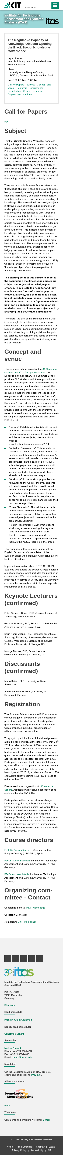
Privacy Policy (19, 1150)
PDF (6, 121)
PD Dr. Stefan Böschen (17, 860)
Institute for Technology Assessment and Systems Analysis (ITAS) (30, 7)
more (7, 1105)
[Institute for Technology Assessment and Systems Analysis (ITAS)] (52, 21)
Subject (30, 84)
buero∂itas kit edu (22, 1057)
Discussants (36, 88)
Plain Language (24, 1146)
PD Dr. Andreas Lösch (16, 874)
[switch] (41, 5)
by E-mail (36, 1075)
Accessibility (37, 1150)
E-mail (46, 1120)
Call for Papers (16, 84)
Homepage (39, 907)
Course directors (32, 91)
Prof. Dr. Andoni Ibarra (16, 850)
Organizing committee (20, 94)
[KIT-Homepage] (12, 4)
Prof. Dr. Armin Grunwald (18, 1020)
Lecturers (22, 88)
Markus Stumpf (12, 1048)
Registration (14, 91)
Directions (9, 1005)
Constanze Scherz (14, 1034)
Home (10, 1146)
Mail (28, 907)
